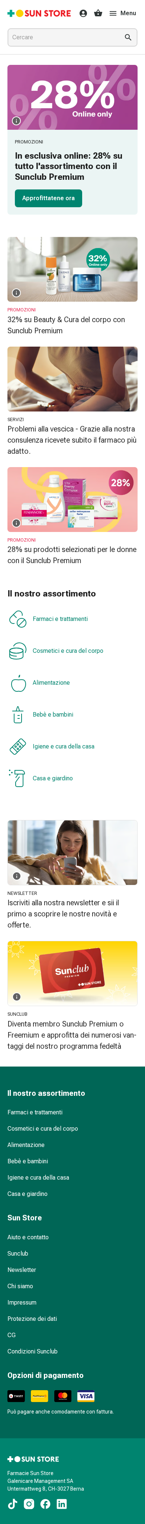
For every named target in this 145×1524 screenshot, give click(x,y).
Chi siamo (20, 1286)
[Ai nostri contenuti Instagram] (29, 1504)
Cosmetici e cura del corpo (68, 650)
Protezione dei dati (32, 1318)
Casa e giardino (53, 778)
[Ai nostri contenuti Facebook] (45, 1504)
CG (11, 1335)
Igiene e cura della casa (63, 746)
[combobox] (62, 37)
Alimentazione (51, 682)
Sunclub (17, 1253)
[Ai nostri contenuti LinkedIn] (62, 1504)
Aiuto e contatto (28, 1237)
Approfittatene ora (48, 198)
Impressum (21, 1302)
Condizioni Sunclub (32, 1351)
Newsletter (21, 1269)
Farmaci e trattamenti (60, 618)
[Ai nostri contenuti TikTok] (12, 1504)
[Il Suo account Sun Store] (81, 13)
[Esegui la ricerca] (128, 37)
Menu (128, 13)
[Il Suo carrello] (98, 13)
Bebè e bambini (53, 714)
